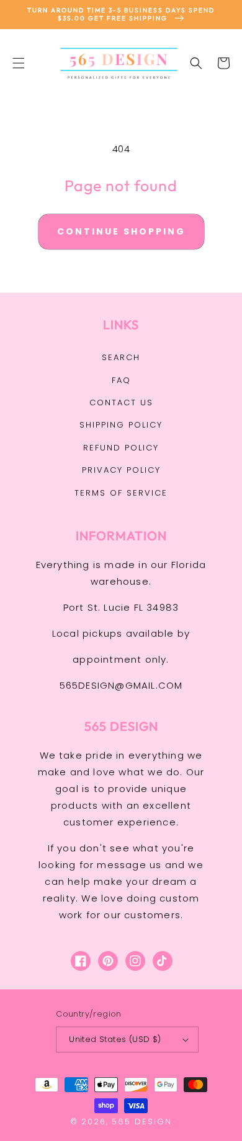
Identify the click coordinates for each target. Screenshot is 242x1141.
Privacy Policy (121, 470)
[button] (18, 63)
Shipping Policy (121, 425)
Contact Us (121, 402)
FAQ (121, 380)
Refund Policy (121, 448)
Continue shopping (121, 231)
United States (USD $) (115, 1039)
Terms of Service (121, 493)
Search (121, 357)
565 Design (142, 1121)
